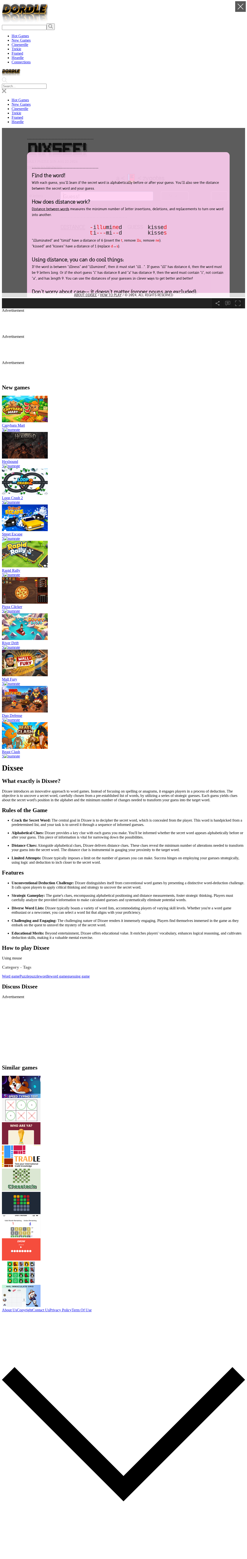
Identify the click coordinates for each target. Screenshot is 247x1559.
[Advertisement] (119, 323)
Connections (21, 62)
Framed (17, 53)
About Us (9, 1310)
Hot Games (20, 36)
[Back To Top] (123, 1555)
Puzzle (25, 976)
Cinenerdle (20, 45)
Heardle (18, 58)
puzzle (35, 976)
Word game (11, 976)
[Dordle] (25, 21)
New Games (21, 40)
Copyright (24, 1310)
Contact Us (40, 1310)
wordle (45, 976)
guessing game (78, 976)
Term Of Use (82, 1310)
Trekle (16, 49)
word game (58, 976)
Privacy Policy (60, 1310)
